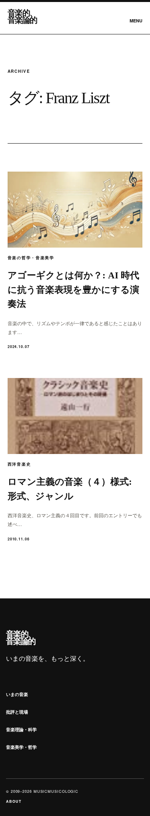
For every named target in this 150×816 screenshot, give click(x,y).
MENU (136, 21)
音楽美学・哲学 (21, 747)
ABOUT (14, 801)
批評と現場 (17, 712)
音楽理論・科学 (21, 729)
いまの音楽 (17, 694)
